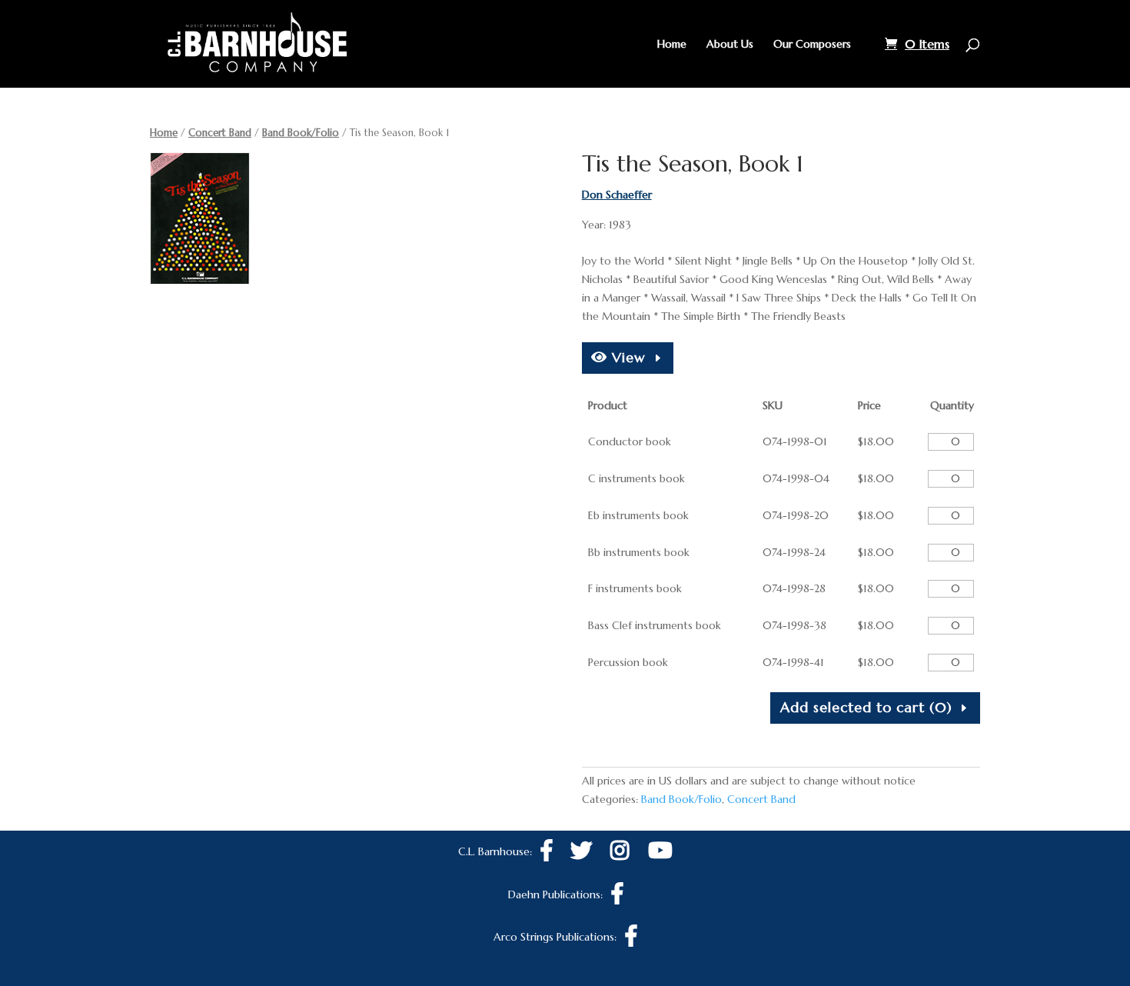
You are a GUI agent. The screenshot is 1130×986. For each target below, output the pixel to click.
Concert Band (219, 132)
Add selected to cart (866, 707)
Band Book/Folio (300, 132)
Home (671, 44)
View (626, 357)
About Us (729, 44)
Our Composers (812, 44)
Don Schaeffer (617, 195)
